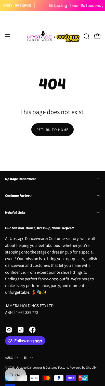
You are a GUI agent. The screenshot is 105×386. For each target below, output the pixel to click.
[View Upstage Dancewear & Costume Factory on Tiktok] (20, 330)
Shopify (91, 367)
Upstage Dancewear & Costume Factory (42, 367)
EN (25, 357)
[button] (86, 36)
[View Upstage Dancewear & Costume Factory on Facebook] (32, 330)
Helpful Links (15, 212)
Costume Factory (18, 195)
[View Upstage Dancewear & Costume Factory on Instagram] (9, 330)
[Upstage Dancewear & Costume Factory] (52, 36)
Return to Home (52, 129)
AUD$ (9, 357)
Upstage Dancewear (20, 179)
